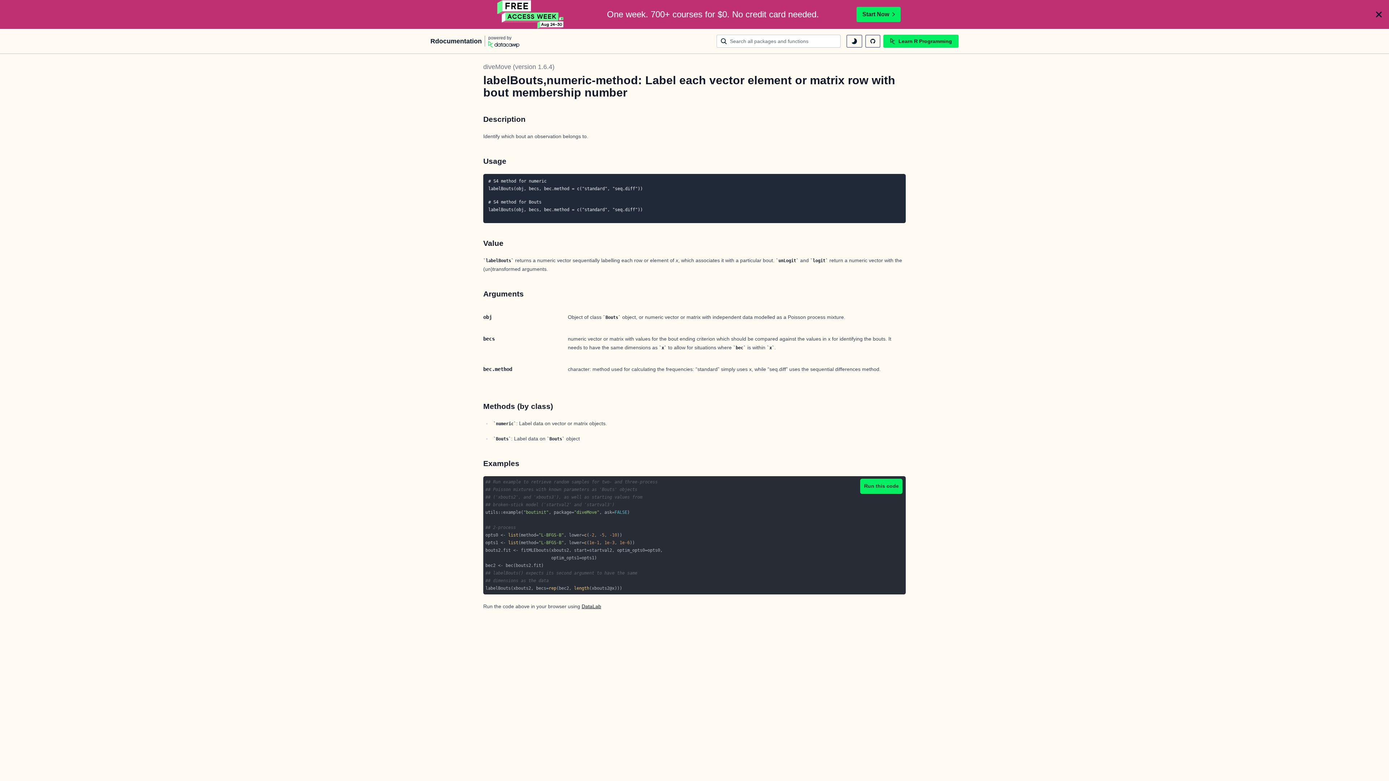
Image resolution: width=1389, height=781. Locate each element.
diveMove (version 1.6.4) (519, 67)
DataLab (591, 606)
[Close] (1379, 14)
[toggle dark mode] (854, 41)
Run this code (881, 486)
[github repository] (872, 41)
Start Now (875, 14)
